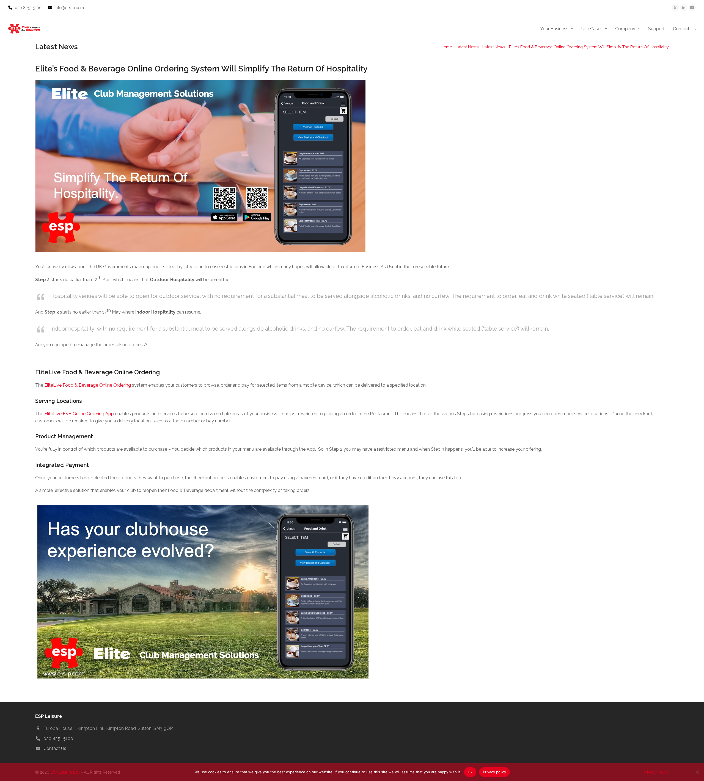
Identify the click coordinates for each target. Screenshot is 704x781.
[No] (697, 772)
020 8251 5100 (29, 7)
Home (446, 47)
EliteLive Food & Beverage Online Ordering (87, 385)
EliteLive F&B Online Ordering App (79, 413)
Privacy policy (494, 772)
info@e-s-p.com (69, 7)
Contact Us (54, 748)
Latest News (467, 47)
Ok (470, 772)
